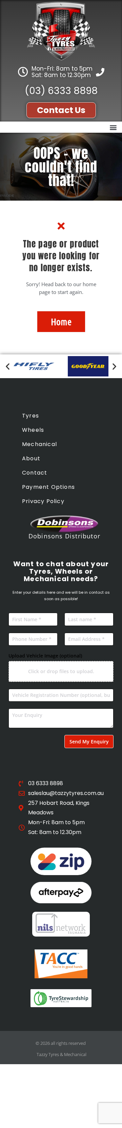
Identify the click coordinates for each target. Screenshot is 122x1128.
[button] (113, 127)
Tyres (30, 416)
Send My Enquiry (89, 741)
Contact (34, 473)
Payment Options (48, 487)
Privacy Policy (43, 501)
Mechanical (39, 444)
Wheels (33, 430)
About (31, 458)
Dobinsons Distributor (64, 536)
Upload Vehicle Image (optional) (45, 655)
